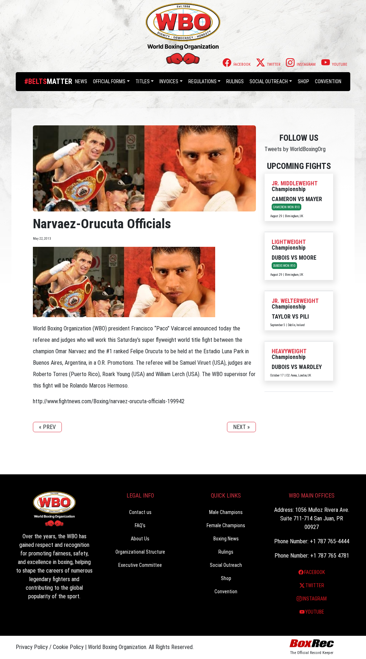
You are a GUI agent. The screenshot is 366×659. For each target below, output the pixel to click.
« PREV (47, 427)
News (81, 81)
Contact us (140, 512)
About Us (140, 538)
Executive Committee (140, 565)
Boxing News (226, 538)
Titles (142, 81)
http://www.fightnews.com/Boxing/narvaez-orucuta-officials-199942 (108, 401)
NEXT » (241, 427)
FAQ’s (140, 525)
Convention (225, 591)
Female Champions (226, 525)
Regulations (202, 81)
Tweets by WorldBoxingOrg (295, 149)
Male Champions (226, 512)
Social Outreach (268, 81)
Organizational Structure (140, 552)
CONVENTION (328, 81)
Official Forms (109, 81)
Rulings (235, 81)
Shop (303, 81)
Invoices (168, 81)
